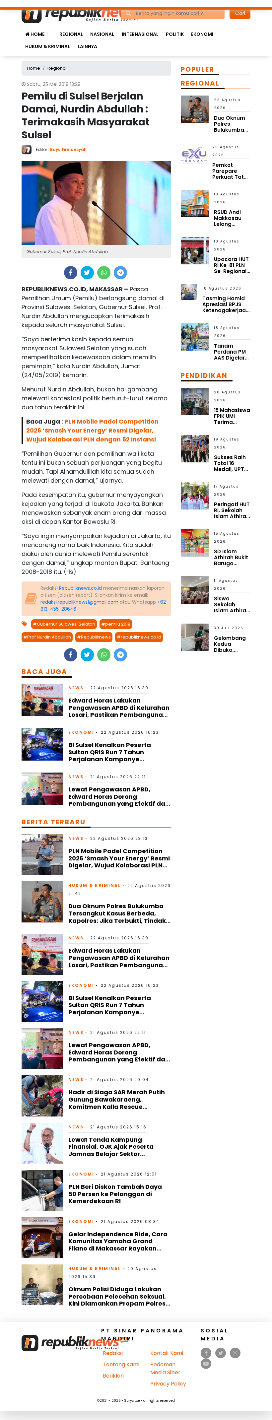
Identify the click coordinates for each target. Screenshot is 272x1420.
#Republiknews (94, 637)
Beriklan (113, 1376)
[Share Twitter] (87, 272)
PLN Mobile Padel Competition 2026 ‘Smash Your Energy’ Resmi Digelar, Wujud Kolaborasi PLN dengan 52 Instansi (92, 430)
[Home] (86, 13)
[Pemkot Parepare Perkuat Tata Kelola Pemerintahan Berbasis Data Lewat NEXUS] (194, 155)
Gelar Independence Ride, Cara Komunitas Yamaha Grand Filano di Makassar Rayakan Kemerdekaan (118, 1245)
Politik (175, 34)
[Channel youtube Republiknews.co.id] (206, 1364)
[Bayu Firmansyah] (29, 149)
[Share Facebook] (70, 272)
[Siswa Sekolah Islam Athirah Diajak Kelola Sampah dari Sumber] (195, 589)
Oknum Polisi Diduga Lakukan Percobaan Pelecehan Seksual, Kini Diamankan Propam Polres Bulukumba (117, 1300)
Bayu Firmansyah (68, 149)
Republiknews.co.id (80, 588)
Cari (240, 13)
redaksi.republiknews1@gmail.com (79, 602)
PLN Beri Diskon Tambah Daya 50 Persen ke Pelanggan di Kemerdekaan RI (115, 1194)
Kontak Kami (166, 1353)
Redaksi (113, 1353)
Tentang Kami (121, 1364)
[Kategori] (51, 31)
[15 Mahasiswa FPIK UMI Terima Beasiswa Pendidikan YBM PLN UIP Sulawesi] (195, 401)
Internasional (140, 34)
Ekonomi (202, 34)
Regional (71, 34)
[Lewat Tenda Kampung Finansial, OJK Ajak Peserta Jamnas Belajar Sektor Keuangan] (42, 1143)
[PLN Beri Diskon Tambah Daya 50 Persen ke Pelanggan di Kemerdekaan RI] (42, 1190)
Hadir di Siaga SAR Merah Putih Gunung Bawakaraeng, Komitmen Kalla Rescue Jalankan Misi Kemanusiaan (116, 1103)
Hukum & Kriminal (47, 46)
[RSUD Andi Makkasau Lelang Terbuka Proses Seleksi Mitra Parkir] (195, 203)
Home (37, 34)
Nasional (102, 34)
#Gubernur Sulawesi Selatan (64, 624)
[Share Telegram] (120, 272)
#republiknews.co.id (139, 637)
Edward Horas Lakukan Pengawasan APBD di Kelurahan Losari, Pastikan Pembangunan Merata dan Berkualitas (119, 711)
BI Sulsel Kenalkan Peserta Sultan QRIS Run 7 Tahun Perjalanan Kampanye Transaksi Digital (109, 756)
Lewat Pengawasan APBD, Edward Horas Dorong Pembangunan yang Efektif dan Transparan (118, 800)
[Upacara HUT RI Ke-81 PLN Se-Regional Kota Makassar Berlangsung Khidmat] (195, 250)
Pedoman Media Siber (165, 1368)
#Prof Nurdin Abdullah (47, 637)
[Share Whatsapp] (103, 272)
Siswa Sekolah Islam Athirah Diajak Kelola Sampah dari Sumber (231, 613)
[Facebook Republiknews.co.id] (206, 1353)
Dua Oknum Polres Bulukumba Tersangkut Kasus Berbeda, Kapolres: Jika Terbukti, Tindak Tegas (117, 917)
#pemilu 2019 (115, 624)
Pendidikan (204, 375)
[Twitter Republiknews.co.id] (220, 1353)
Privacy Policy (168, 1383)
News (76, 688)
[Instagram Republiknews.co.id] (235, 1353)
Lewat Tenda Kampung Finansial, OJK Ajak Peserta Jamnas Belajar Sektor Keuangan (111, 1150)
